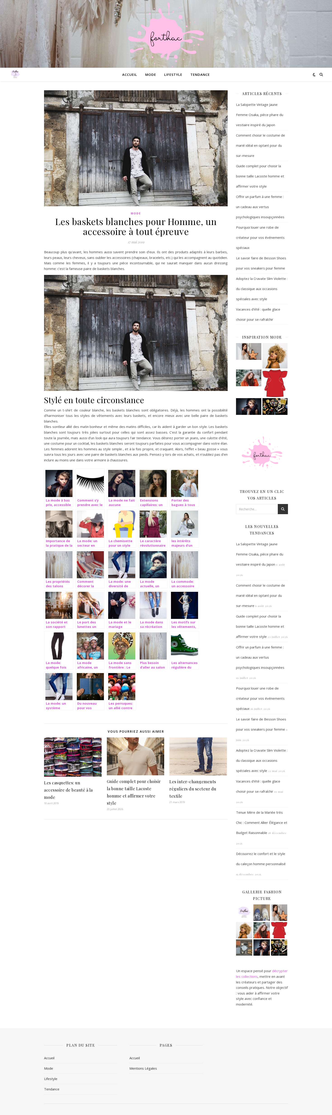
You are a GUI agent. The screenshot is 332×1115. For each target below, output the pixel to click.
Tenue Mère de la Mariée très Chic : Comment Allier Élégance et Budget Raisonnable (261, 822)
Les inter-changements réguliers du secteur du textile (192, 789)
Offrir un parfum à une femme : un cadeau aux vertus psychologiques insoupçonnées (260, 206)
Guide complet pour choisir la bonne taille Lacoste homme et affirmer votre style (260, 176)
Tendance (200, 74)
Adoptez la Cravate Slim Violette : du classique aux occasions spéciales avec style (262, 288)
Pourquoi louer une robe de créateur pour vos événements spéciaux (260, 237)
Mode (150, 74)
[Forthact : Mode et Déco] (166, 34)
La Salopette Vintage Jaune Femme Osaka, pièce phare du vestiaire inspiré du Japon (259, 114)
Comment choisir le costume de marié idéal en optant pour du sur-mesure (260, 145)
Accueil (129, 74)
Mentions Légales (143, 1068)
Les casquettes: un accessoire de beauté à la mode (68, 790)
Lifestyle (173, 74)
